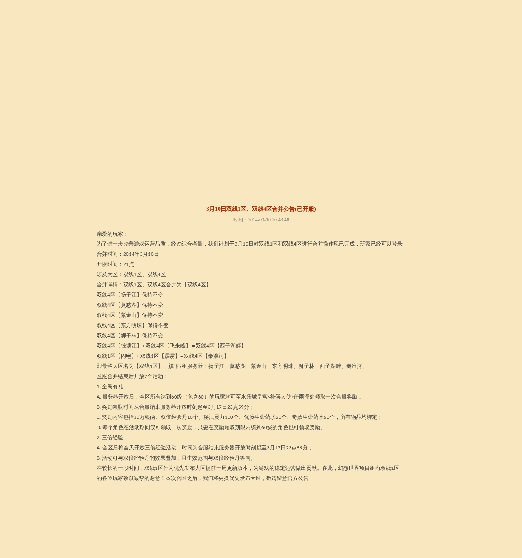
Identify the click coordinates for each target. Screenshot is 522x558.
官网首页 (185, 42)
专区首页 (118, 181)
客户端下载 (222, 42)
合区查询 (233, 181)
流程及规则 (173, 181)
